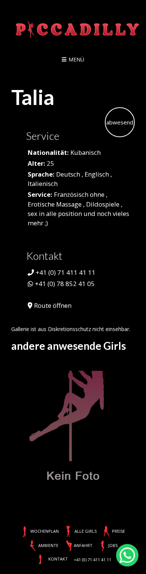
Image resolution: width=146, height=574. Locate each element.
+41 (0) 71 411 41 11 (65, 272)
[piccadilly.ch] (73, 30)
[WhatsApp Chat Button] (127, 555)
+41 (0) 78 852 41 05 (65, 283)
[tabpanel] (73, 427)
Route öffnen (53, 305)
